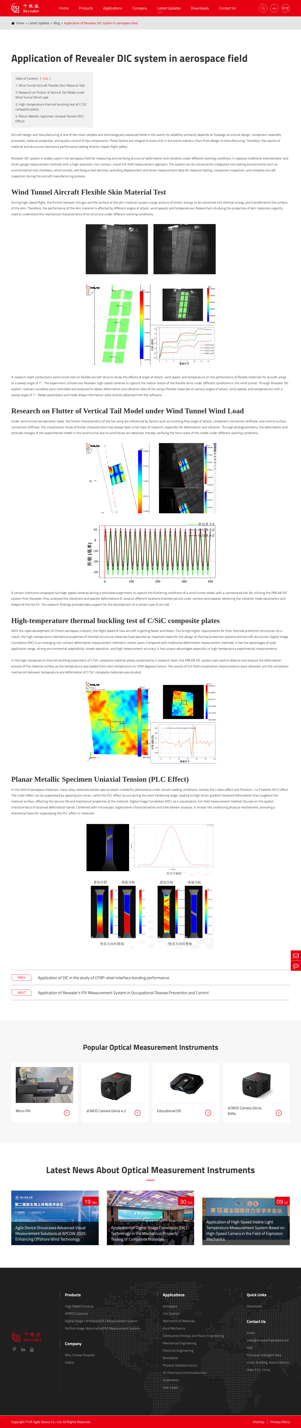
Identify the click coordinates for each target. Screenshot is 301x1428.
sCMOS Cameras (76, 1313)
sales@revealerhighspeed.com (268, 1340)
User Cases (170, 1387)
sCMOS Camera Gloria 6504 (244, 1110)
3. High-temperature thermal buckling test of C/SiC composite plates (51, 107)
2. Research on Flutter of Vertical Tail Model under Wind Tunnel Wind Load (50, 95)
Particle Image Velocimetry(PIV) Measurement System (102, 1328)
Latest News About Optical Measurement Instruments (150, 1169)
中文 (285, 8)
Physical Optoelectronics (180, 1365)
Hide (45, 78)
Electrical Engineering (178, 1350)
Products (86, 8)
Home (64, 8)
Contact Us (227, 8)
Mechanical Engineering (179, 1343)
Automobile (171, 1380)
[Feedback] (296, 966)
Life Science (171, 1313)
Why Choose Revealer (80, 1354)
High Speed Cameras (79, 1306)
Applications (112, 8)
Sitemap (258, 1421)
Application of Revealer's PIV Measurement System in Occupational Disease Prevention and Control (123, 992)
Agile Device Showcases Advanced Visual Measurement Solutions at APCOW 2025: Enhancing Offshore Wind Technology (50, 1233)
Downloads (200, 8)
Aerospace (170, 1306)
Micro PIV (23, 1111)
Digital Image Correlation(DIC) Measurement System (101, 1320)
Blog (57, 23)
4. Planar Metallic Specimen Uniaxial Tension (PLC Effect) (49, 119)
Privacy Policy (280, 1421)
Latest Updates (169, 8)
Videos (69, 1362)
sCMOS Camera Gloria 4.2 (106, 1111)
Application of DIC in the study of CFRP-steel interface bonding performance (103, 977)
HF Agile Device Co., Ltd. (45, 1421)
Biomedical (170, 1357)
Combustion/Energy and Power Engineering (193, 1335)
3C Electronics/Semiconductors (184, 1372)
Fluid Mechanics (174, 1328)
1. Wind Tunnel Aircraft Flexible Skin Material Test (50, 85)
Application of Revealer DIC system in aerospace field (101, 23)
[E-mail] (296, 955)
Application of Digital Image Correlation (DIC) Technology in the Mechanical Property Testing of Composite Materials (149, 1233)
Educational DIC (169, 1111)
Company (139, 8)
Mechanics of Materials (179, 1320)
